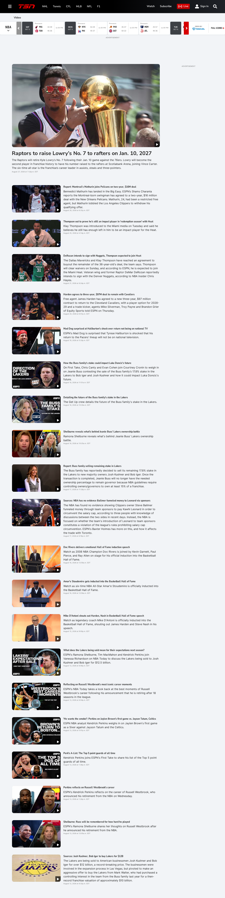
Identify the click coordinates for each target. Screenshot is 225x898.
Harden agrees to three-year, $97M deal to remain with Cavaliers (99, 294)
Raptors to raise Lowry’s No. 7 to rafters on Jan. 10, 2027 (82, 153)
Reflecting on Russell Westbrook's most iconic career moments (97, 684)
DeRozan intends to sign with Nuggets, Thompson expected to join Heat (102, 256)
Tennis (57, 6)
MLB (79, 6)
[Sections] (10, 6)
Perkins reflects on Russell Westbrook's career (88, 787)
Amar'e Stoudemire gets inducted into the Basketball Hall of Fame (99, 581)
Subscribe (166, 6)
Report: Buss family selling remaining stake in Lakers (92, 466)
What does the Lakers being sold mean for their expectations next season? (103, 650)
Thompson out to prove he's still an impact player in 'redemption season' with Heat (108, 221)
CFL (68, 6)
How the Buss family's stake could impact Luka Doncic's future (97, 363)
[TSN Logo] (26, 6)
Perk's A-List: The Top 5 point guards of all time (89, 753)
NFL (89, 6)
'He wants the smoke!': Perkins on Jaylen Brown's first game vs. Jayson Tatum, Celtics (109, 719)
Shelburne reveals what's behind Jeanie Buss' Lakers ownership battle (101, 431)
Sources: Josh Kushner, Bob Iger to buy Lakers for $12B (93, 856)
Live (185, 6)
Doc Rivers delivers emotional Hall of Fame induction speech (96, 547)
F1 (98, 6)
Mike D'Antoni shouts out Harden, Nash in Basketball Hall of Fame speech (103, 616)
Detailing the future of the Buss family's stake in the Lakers (95, 397)
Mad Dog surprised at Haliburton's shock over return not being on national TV (105, 328)
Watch (151, 6)
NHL (45, 6)
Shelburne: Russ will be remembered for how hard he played (96, 822)
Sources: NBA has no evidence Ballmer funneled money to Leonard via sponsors (106, 500)
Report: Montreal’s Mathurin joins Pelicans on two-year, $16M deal (99, 187)
